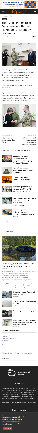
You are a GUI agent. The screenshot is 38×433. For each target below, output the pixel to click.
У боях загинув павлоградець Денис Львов (9, 140)
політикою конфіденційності (12, 421)
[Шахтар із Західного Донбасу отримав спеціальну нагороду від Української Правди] (7, 158)
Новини (12, 16)
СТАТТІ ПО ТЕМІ (7, 150)
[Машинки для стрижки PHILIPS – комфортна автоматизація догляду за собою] (7, 212)
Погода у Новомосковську (23, 353)
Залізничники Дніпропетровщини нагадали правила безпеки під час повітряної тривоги (24, 322)
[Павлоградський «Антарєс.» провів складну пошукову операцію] (19, 248)
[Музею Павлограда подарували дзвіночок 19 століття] (7, 170)
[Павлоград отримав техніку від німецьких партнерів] (7, 313)
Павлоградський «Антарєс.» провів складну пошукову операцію (19, 264)
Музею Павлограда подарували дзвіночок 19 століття (23, 170)
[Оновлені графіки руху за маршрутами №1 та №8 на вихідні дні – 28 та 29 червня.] (7, 189)
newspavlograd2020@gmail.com (25, 402)
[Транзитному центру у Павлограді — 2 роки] (7, 303)
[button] (3, 11)
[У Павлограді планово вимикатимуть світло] (7, 179)
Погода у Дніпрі (7, 353)
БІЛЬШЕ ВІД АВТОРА (22, 150)
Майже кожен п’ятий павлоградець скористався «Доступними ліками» (28, 141)
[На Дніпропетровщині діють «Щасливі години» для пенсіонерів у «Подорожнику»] (7, 200)
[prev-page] (3, 221)
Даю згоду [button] (7, 428)
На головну (5, 16)
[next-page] (6, 221)
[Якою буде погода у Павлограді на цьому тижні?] (7, 294)
